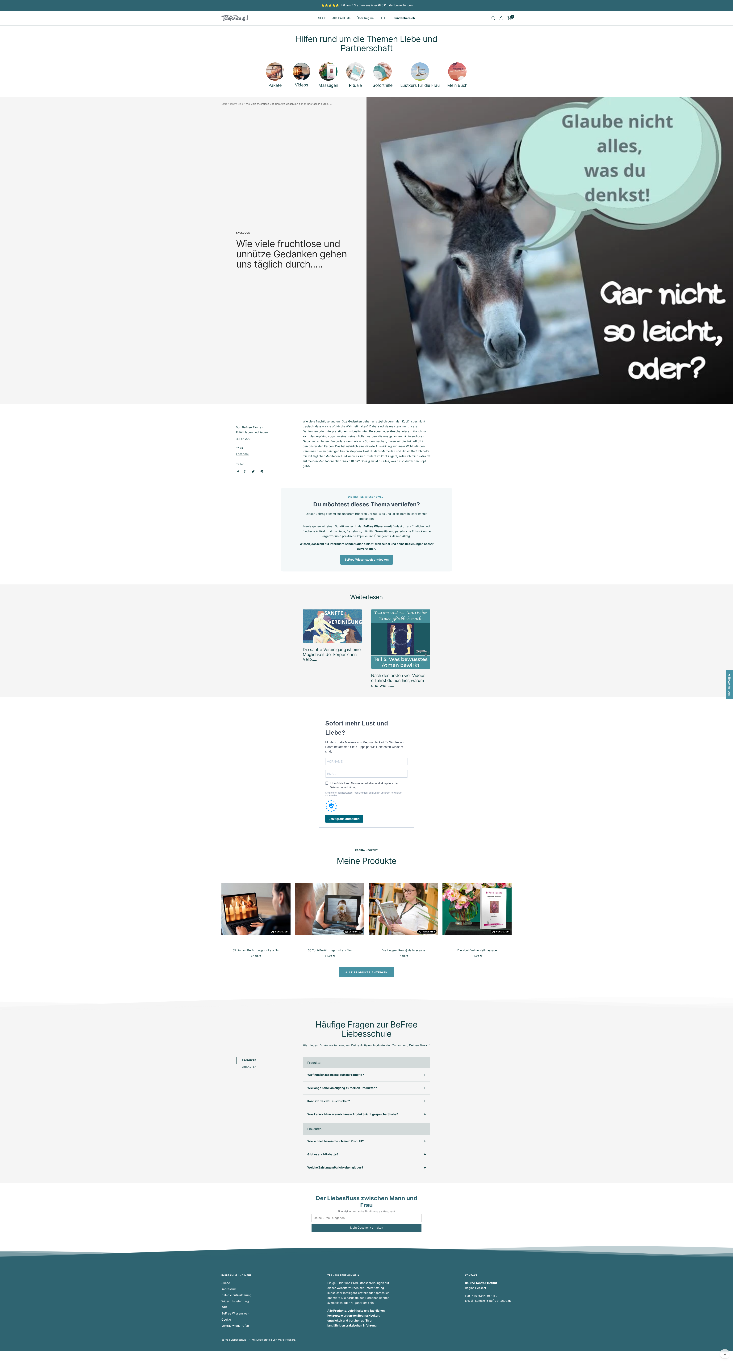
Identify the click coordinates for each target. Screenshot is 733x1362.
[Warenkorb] (510, 18)
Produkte (249, 1060)
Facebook (243, 232)
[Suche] (493, 18)
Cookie (226, 1319)
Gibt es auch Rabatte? (322, 1154)
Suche (225, 1283)
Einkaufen (249, 1066)
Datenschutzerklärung (236, 1295)
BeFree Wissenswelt (235, 1313)
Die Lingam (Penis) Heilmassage (403, 950)
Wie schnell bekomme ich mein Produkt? (335, 1141)
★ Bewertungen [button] (729, 684)
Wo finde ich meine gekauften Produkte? (335, 1075)
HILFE (383, 18)
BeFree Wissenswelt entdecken (367, 559)
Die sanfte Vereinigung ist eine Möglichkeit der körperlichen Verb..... (332, 654)
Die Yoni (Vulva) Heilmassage (477, 950)
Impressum (229, 1289)
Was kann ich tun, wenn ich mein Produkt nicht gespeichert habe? (352, 1114)
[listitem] (238, 471)
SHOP (322, 18)
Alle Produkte (341, 18)
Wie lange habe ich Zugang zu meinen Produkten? (342, 1088)
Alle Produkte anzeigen (366, 972)
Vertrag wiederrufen (235, 1325)
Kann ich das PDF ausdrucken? (328, 1101)
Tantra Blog (236, 103)
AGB (224, 1307)
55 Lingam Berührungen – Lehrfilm (255, 950)
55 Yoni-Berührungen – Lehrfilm (330, 950)
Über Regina (365, 18)
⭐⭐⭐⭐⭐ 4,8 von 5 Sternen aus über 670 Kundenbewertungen (367, 5)
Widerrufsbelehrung (235, 1301)
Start (224, 103)
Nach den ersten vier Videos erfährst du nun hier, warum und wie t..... (398, 680)
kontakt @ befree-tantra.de (493, 1300)
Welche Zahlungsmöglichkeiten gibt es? (335, 1167)
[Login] (501, 18)
